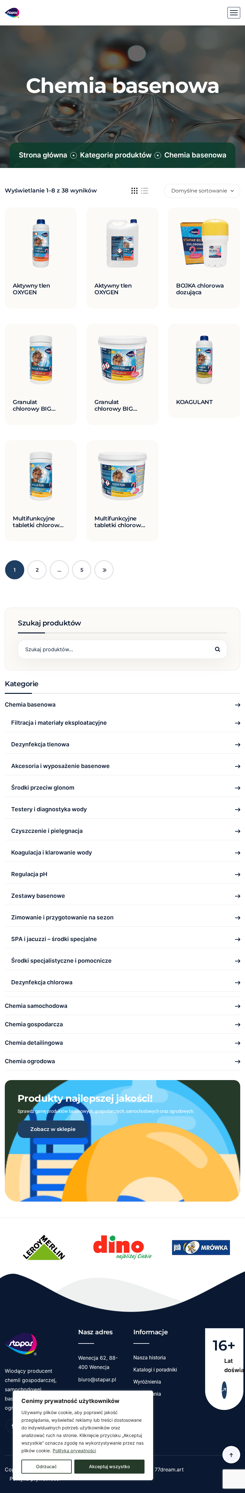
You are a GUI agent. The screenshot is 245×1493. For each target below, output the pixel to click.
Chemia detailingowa (34, 1042)
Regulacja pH (29, 874)
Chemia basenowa (30, 704)
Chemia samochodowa (36, 1005)
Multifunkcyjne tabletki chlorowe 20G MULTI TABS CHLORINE (38, 529)
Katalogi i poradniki (155, 1370)
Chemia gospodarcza (34, 1024)
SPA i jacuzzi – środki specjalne (54, 939)
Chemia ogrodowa (30, 1061)
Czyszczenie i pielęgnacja (47, 830)
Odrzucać (46, 1466)
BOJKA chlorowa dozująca (200, 289)
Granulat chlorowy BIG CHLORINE (32, 409)
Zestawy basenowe (38, 895)
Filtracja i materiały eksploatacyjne (59, 722)
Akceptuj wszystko (109, 1466)
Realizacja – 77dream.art (154, 1469)
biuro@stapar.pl (97, 1379)
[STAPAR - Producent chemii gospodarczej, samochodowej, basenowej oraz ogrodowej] (12, 13)
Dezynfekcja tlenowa (40, 744)
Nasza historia (149, 1358)
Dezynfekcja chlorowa (41, 982)
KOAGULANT (194, 402)
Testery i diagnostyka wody (49, 809)
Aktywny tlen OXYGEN (31, 289)
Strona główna (43, 155)
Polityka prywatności (74, 1450)
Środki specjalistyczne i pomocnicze (61, 960)
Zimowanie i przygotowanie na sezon (62, 917)
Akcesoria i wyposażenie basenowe (60, 766)
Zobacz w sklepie (53, 1129)
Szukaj (217, 649)
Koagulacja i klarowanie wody (51, 852)
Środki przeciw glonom (42, 787)
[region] (83, 1435)
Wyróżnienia (147, 1382)
